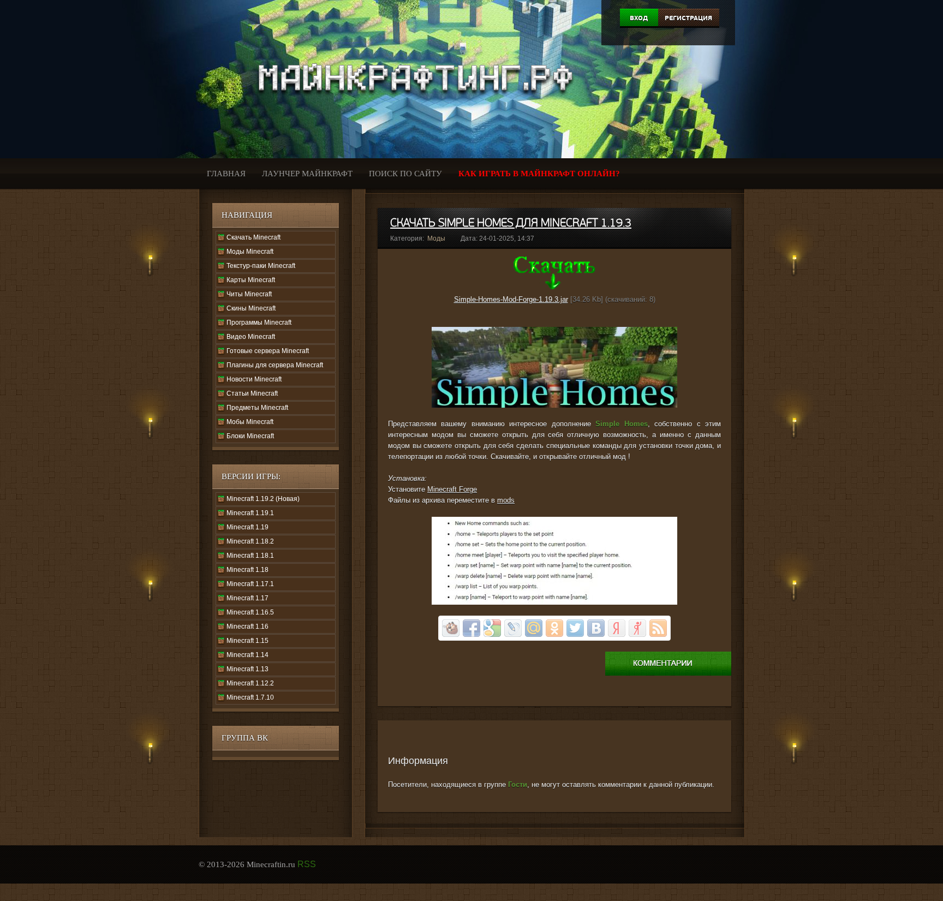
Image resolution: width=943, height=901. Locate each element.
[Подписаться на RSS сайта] (658, 628)
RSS (306, 864)
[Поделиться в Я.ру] (637, 628)
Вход (639, 18)
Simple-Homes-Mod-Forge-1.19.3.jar (511, 299)
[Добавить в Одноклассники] (554, 628)
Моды (436, 238)
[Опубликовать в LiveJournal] (513, 628)
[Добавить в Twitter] (575, 628)
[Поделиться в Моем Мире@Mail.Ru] (533, 628)
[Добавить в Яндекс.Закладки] (616, 628)
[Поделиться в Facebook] (471, 628)
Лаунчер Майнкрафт (307, 173)
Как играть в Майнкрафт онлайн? (539, 173)
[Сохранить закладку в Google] (492, 628)
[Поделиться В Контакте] (596, 628)
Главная (226, 173)
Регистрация (688, 18)
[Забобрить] (450, 628)
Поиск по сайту (405, 173)
